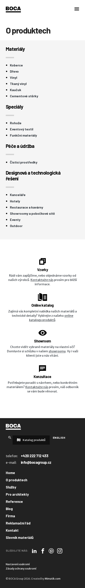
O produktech (16, 480)
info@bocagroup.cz (36, 462)
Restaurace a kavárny (26, 207)
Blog (9, 509)
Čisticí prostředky (23, 162)
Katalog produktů (33, 440)
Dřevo (14, 71)
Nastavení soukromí (18, 564)
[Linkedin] (34, 550)
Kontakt (12, 530)
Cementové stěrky (24, 96)
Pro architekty (17, 494)
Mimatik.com (52, 578)
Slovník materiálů (19, 537)
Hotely (15, 201)
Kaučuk (15, 90)
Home (10, 473)
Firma (10, 516)
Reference (14, 501)
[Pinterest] (51, 550)
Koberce (16, 65)
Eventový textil (21, 129)
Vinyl (13, 77)
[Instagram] (59, 550)
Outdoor (16, 226)
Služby (11, 487)
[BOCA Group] (13, 427)
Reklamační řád (18, 523)
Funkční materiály (23, 135)
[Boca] (13, 9)
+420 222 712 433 (34, 455)
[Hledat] (10, 437)
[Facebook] (43, 550)
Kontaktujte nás (42, 280)
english (59, 437)
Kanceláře (18, 195)
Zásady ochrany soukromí (21, 568)
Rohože (15, 123)
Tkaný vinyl (18, 84)
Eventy (15, 220)
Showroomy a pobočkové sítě (32, 213)
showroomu (57, 351)
